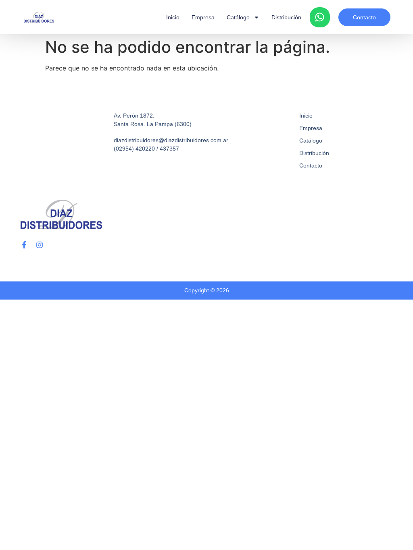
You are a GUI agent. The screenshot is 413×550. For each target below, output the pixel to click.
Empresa (203, 17)
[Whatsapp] (320, 17)
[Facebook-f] (24, 244)
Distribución (286, 17)
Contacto (310, 165)
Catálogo (238, 17)
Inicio (172, 17)
